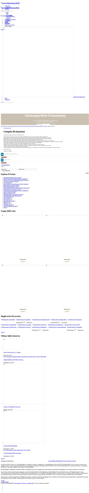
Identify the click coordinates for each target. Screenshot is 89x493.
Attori (5, 207)
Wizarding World (8, 205)
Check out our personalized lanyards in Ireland (16, 180)
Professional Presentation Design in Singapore (16, 190)
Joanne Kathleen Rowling (10, 206)
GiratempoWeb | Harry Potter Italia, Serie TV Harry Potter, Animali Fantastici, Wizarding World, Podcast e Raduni (22, 126)
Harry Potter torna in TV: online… (12, 352)
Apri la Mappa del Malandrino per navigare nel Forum (62, 461)
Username (3, 169)
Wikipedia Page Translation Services (13, 194)
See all (2, 332)
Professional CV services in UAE (12, 189)
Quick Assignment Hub (10, 192)
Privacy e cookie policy (28, 483)
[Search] (1, 28)
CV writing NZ (7, 182)
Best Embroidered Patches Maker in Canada (15, 179)
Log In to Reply (4, 157)
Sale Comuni (7, 199)
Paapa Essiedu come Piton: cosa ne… (14, 359)
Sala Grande (7, 198)
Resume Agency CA (9, 193)
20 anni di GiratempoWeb (10, 445)
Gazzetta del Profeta (9, 201)
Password (21, 169)
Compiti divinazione (7, 128)
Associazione (17, 483)
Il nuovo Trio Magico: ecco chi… (12, 406)
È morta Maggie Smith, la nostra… (13, 453)
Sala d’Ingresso (8, 197)
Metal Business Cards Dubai (11, 185)
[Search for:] (7, 10)
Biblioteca (6, 202)
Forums (45, 126)
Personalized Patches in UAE (11, 186)
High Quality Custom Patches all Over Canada (16, 184)
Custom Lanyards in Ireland (11, 181)
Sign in (2, 29)
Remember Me (6, 170)
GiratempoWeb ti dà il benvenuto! (12, 196)
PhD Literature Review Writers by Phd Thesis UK (16, 188)
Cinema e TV (7, 203)
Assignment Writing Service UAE (12, 177)
